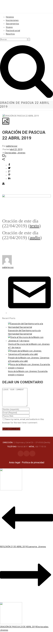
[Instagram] (21, 453)
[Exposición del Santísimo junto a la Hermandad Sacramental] (29, 327)
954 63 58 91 (17, 446)
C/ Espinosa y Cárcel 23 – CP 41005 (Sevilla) (26, 442)
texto (34, 225)
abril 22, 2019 (16, 149)
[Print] (3, 184)
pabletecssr (11, 146)
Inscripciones (12, 20)
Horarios (10, 17)
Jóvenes (21, 153)
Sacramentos (12, 24)
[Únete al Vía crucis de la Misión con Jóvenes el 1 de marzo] (29, 341)
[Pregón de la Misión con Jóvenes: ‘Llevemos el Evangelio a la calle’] (29, 354)
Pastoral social (13, 30)
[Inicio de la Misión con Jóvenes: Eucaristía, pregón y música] (29, 368)
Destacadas (10, 153)
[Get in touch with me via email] (29, 313)
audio (35, 237)
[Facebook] (26, 453)
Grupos (9, 27)
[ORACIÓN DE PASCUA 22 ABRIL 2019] (2, 116)
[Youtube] (32, 453)
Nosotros (10, 34)
